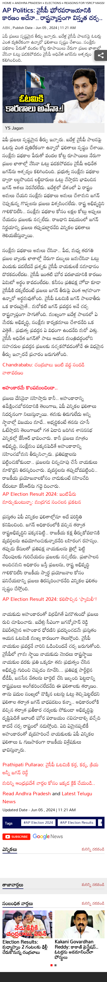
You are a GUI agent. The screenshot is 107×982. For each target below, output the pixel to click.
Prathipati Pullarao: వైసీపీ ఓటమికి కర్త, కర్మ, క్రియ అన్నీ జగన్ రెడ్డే (50, 768)
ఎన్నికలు (9, 849)
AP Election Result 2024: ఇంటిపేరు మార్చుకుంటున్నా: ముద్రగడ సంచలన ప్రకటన (41, 498)
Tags (8, 823)
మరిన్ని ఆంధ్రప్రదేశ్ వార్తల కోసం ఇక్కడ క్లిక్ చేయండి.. (48, 783)
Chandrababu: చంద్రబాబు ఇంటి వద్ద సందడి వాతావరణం (43, 368)
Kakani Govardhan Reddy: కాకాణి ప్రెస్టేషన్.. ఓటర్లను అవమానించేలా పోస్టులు (24, 949)
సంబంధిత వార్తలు (17, 903)
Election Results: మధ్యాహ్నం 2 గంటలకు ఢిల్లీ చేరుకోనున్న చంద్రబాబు (77, 947)
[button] (52, 965)
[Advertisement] (53, 867)
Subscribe (19, 836)
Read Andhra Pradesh (26, 793)
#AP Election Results (76, 822)
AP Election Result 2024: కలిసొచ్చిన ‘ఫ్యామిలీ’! (49, 599)
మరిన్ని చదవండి (93, 849)
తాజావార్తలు (12, 884)
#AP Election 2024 (38, 822)
